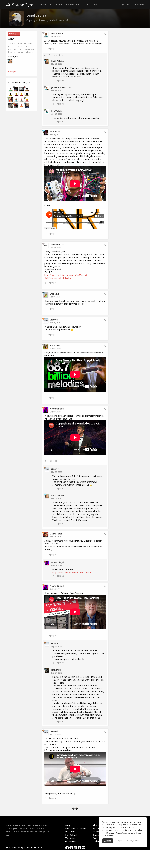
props (52, 48)
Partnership (98, 831)
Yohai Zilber (55, 345)
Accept (107, 840)
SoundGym (22, 4)
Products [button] (44, 4)
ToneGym (70, 838)
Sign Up (140, 4)
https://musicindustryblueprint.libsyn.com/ (72, 572)
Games (96, 834)
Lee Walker (56, 110)
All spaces (14, 71)
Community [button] (72, 4)
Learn (86, 4)
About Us (97, 825)
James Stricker (56, 33)
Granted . (54, 319)
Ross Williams (57, 60)
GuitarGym (70, 841)
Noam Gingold (57, 408)
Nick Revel (55, 131)
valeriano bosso (57, 244)
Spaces (96, 828)
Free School (71, 834)
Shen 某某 (54, 293)
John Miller (56, 669)
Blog (96, 4)
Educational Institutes (75, 828)
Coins (95, 838)
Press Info (70, 831)
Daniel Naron (56, 533)
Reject (119, 840)
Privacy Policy (133, 840)
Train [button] (57, 4)
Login (127, 4)
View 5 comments (53, 55)
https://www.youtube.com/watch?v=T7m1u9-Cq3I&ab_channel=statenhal (66, 276)
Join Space (14, 33)
